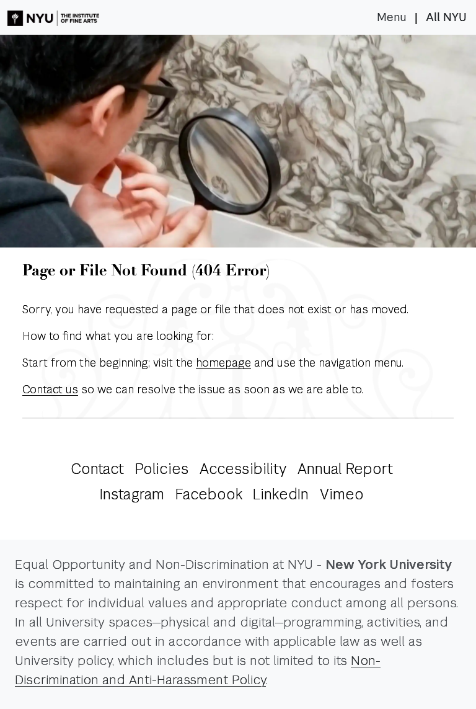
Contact (97, 469)
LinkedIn (281, 494)
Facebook (208, 494)
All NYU (446, 17)
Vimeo (342, 494)
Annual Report (345, 469)
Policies (162, 469)
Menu (392, 17)
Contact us (50, 389)
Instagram (132, 494)
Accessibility (243, 469)
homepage (223, 362)
